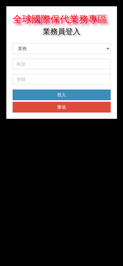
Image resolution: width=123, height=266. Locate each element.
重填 (61, 107)
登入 (61, 95)
